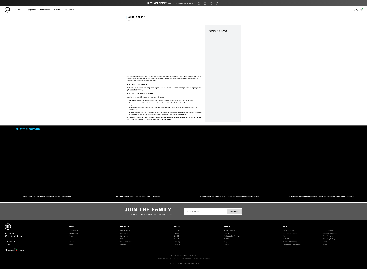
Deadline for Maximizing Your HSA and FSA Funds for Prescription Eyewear (229, 197)
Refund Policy (187, 258)
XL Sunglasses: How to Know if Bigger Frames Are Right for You (45, 197)
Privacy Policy (175, 258)
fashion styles (166, 119)
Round (176, 239)
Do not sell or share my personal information (183, 264)
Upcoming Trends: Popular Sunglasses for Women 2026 (138, 197)
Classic (177, 230)
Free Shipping (328, 230)
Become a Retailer (330, 233)
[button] (357, 10)
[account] (354, 10)
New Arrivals (125, 230)
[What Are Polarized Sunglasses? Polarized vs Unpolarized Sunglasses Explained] (321, 166)
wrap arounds (182, 114)
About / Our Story (230, 230)
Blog (225, 242)
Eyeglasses (31, 10)
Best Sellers (125, 233)
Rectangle (178, 242)
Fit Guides (287, 239)
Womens (72, 239)
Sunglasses (18, 10)
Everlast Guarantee (290, 233)
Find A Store (328, 236)
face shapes (155, 119)
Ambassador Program (232, 236)
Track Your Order (289, 230)
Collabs (57, 10)
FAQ (284, 236)
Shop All (72, 245)
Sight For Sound (230, 239)
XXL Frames (124, 239)
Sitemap (326, 245)
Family (226, 233)
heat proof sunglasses (170, 117)
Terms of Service (162, 258)
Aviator (177, 233)
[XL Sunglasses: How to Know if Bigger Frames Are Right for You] (46, 164)
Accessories (69, 10)
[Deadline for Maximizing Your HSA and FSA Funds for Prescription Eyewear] (229, 164)
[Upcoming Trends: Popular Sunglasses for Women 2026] (138, 164)
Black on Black (126, 242)
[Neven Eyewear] (8, 226)
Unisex (71, 242)
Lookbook (228, 245)
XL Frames (124, 236)
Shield (176, 236)
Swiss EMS (133, 90)
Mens (71, 236)
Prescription (45, 10)
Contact (326, 242)
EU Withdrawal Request (292, 245)
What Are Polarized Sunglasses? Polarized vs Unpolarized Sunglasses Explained (321, 197)
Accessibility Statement (202, 258)
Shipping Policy (329, 239)
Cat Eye (177, 245)
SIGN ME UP (234, 211)
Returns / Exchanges (291, 242)
